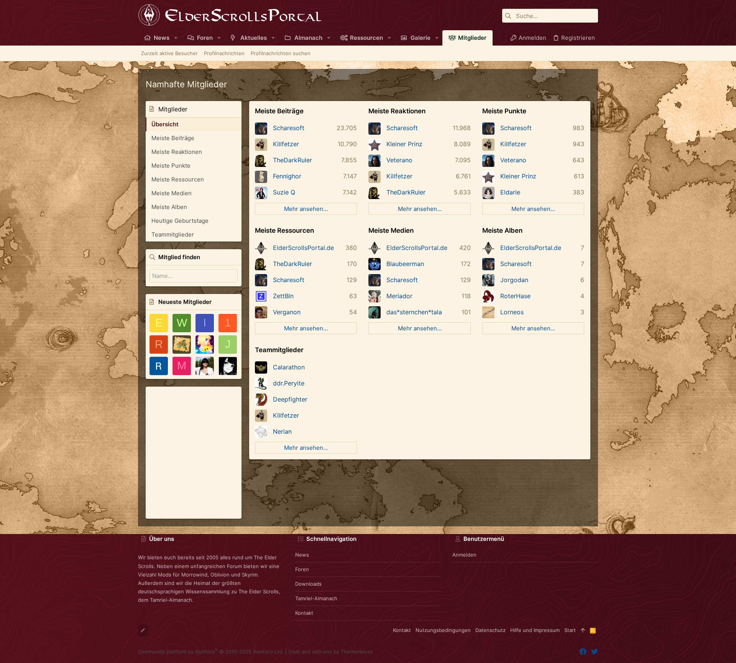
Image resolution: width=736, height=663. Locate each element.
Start (570, 630)
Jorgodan (514, 280)
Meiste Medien (171, 193)
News (302, 555)
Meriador (399, 296)
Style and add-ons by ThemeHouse (330, 651)
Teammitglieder (172, 234)
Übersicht (165, 124)
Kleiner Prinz (404, 144)
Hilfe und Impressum (535, 630)
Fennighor (287, 176)
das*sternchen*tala (414, 312)
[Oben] (583, 630)
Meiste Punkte (171, 165)
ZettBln (283, 296)
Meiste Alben (169, 207)
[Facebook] (583, 651)
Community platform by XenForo (211, 651)
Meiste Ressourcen (177, 179)
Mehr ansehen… (306, 208)
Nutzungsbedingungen (443, 630)
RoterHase (515, 296)
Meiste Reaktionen (176, 151)
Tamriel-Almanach (316, 598)
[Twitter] (594, 651)
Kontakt (304, 613)
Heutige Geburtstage (180, 220)
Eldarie (510, 192)
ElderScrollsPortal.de (303, 247)
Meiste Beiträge (172, 138)
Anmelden (464, 555)
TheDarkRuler (292, 160)
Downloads (308, 584)
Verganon (287, 312)
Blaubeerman (405, 264)
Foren (302, 569)
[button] (175, 38)
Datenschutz (490, 630)
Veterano (399, 160)
